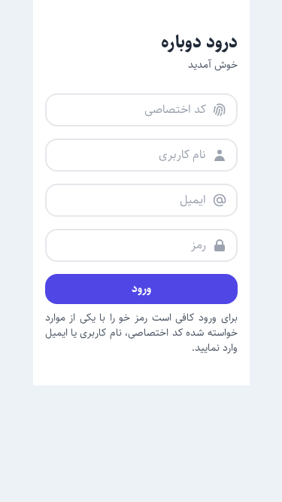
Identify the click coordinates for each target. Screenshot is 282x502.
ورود (141, 288)
